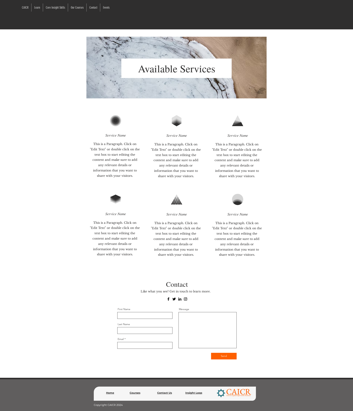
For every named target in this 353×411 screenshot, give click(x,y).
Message (184, 309)
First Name (124, 309)
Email (121, 339)
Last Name (124, 324)
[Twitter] (174, 299)
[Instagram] (185, 299)
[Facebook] (168, 299)
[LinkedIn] (180, 299)
